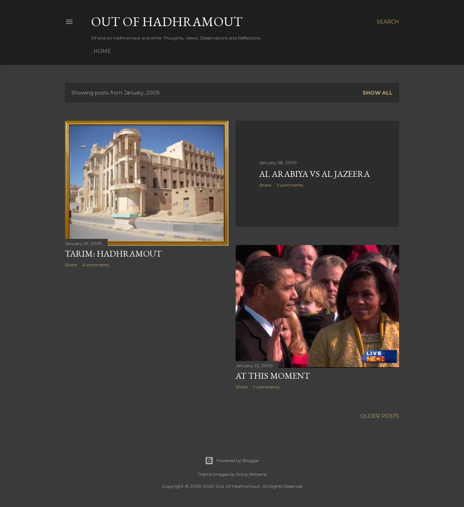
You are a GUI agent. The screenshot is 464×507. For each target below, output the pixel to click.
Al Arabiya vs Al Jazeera (314, 173)
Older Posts (379, 416)
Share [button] (71, 264)
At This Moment (273, 375)
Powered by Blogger (237, 460)
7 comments (266, 387)
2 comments (290, 185)
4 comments (95, 264)
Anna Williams (251, 474)
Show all (377, 93)
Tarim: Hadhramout (113, 253)
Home (102, 51)
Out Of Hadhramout (167, 21)
